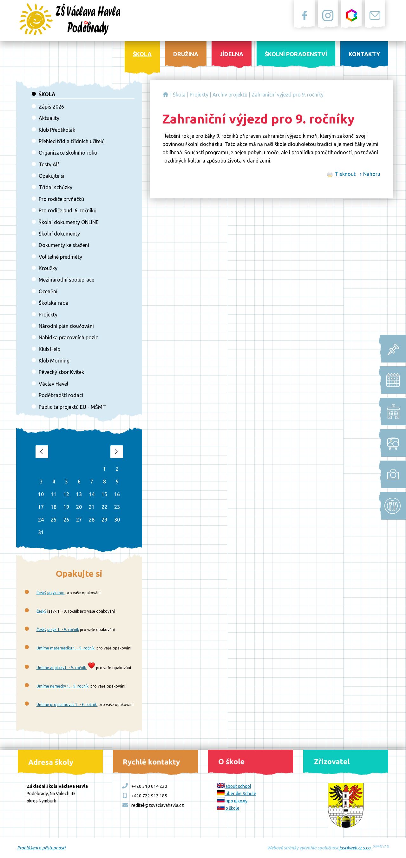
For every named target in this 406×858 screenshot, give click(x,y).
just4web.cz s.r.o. (355, 847)
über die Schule (240, 793)
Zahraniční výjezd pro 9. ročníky (288, 94)
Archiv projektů (230, 94)
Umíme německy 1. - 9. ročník (62, 686)
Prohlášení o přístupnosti (41, 847)
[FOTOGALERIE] (390, 474)
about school (238, 786)
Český (41, 611)
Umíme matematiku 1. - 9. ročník (65, 648)
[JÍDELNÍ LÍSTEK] (390, 506)
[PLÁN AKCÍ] (390, 443)
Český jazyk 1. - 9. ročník (57, 630)
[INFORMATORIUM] (390, 348)
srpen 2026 (79, 451)
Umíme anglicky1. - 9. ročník (61, 668)
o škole (232, 808)
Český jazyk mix (50, 593)
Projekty (199, 94)
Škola (179, 94)
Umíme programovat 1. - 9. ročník (67, 704)
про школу (236, 800)
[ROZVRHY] (390, 380)
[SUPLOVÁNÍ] (390, 411)
